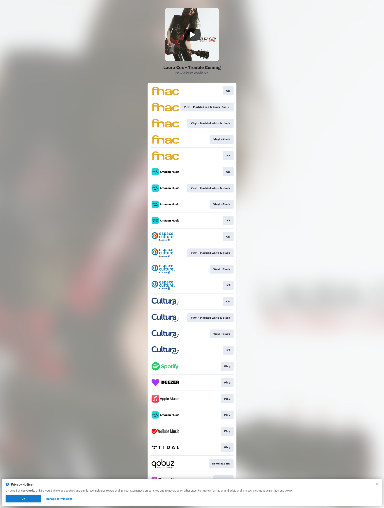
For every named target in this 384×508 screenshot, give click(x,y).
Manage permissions (59, 498)
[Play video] (192, 34)
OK (23, 498)
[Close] (377, 483)
